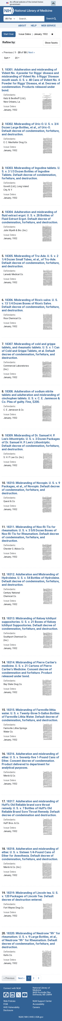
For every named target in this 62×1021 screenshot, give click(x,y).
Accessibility (38, 1004)
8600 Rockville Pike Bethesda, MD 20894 (42, 993)
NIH (26, 1017)
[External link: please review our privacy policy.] (6, 994)
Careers (36, 1007)
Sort (6, 58)
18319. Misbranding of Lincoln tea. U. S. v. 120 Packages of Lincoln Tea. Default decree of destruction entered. (30, 896)
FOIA (5, 1004)
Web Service (48, 25)
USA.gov (39, 1017)
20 (18, 57)
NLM (21, 1017)
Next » (31, 52)
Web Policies (9, 1001)
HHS (32, 1017)
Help (34, 25)
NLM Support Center (42, 1001)
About (22, 25)
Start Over (9, 34)
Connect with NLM (12, 988)
